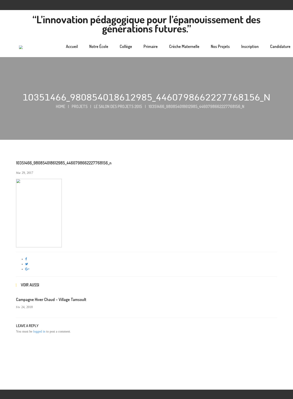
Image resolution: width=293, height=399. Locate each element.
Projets (79, 106)
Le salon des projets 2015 (118, 106)
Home (60, 106)
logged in (39, 331)
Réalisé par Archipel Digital (211, 382)
